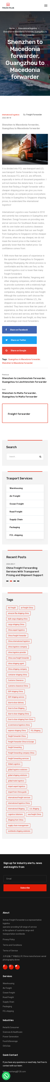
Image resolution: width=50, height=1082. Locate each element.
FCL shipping (16, 535)
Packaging (15, 527)
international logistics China (19, 803)
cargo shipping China (16, 624)
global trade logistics (16, 781)
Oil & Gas (6, 1046)
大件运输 (7, 956)
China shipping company (17, 669)
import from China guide (17, 792)
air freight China (27, 608)
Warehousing (16, 488)
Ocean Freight (17, 504)
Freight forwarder (34, 115)
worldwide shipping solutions (19, 831)
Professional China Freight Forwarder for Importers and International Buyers (26, 571)
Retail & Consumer (11, 1027)
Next (4, 389)
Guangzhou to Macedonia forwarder (24, 359)
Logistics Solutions (15, 814)
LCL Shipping (34, 809)
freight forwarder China (17, 736)
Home (12, 28)
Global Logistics (14, 764)
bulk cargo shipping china (18, 619)
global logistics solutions (17, 770)
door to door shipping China (18, 714)
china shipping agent (16, 664)
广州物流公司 (17, 956)
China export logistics (16, 630)
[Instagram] (11, 967)
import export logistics (16, 786)
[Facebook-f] (5, 967)
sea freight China (34, 814)
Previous (5, 375)
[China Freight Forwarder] (8, 5)
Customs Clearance (15, 680)
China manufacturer (32, 956)
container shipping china (17, 675)
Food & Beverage (10, 1041)
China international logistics (19, 641)
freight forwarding (15, 747)
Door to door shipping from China (20, 719)
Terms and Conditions (12, 945)
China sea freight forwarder (18, 658)
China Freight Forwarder (17, 636)
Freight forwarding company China (21, 753)
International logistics (27, 28)
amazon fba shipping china (18, 613)
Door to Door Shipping (16, 708)
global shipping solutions (17, 775)
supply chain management (18, 826)
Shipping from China (15, 820)
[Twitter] (17, 967)
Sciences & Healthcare (12, 1032)
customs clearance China (18, 686)
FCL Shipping (35, 731)
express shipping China (17, 731)
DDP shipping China (15, 691)
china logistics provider (17, 652)
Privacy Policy (9, 939)
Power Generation (11, 1037)
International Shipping (16, 809)
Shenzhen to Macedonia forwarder (17, 363)
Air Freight (15, 496)
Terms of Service (10, 951)
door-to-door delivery (16, 703)
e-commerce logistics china (19, 725)
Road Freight (16, 511)
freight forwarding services (18, 758)
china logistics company (17, 647)
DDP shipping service (16, 697)
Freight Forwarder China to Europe (21, 742)
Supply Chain (16, 519)
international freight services (19, 798)
